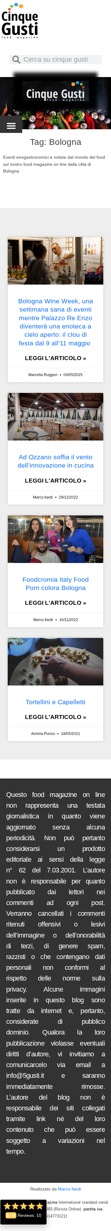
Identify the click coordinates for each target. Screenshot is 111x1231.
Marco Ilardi (69, 1189)
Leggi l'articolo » (55, 358)
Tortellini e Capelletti (55, 701)
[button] (11, 126)
